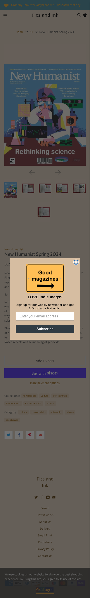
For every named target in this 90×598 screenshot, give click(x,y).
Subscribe (45, 329)
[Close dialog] (76, 262)
